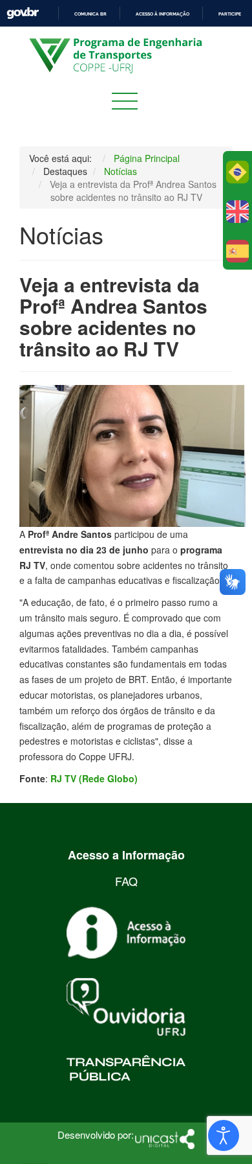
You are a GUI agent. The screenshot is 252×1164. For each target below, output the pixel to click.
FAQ (126, 880)
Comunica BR (90, 14)
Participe (229, 14)
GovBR (22, 13)
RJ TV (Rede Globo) (94, 778)
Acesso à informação (162, 14)
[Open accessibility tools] (223, 1135)
